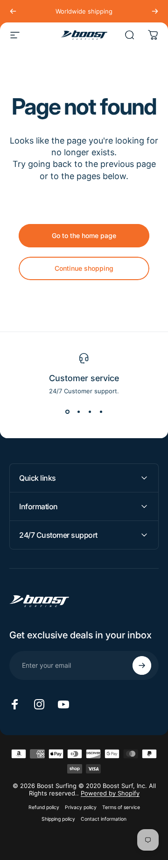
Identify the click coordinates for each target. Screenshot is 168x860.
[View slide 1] (67, 411)
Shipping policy (58, 819)
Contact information (103, 819)
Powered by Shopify (110, 793)
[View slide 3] (89, 411)
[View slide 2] (78, 411)
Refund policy (43, 807)
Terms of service (121, 807)
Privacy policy (81, 807)
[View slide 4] (100, 411)
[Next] (155, 11)
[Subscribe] (142, 665)
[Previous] (13, 11)
